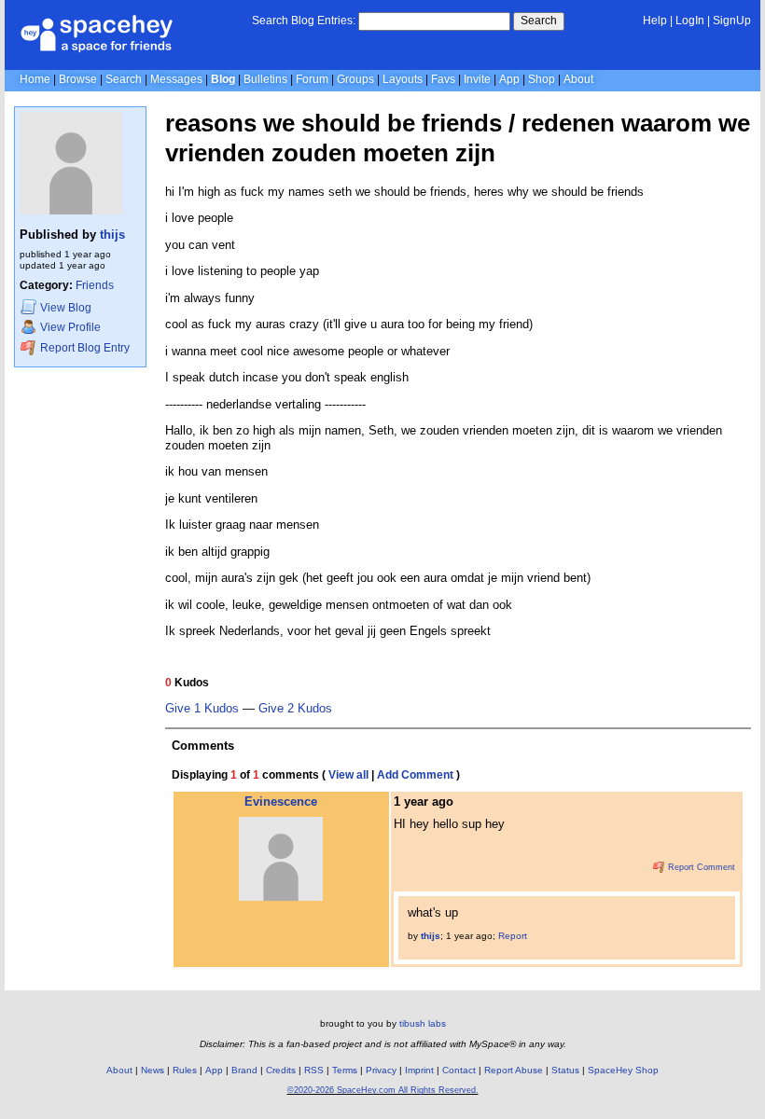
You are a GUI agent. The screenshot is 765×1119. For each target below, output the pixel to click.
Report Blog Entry (83, 348)
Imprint (419, 1070)
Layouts (402, 79)
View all (348, 774)
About (578, 79)
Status (565, 1070)
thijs (112, 235)
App (509, 79)
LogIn (689, 20)
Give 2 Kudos (295, 708)
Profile (70, 328)
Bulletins (265, 79)
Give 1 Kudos (202, 708)
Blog (223, 79)
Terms (344, 1070)
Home (35, 79)
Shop (541, 79)
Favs (443, 79)
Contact (459, 1070)
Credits (281, 1070)
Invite (477, 79)
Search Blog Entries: (303, 20)
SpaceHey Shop (623, 1070)
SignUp (732, 20)
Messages (176, 79)
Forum (312, 79)
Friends (95, 285)
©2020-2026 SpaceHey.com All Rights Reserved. (383, 1090)
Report (512, 936)
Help (655, 20)
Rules (185, 1070)
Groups (355, 79)
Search (539, 20)
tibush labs (422, 1023)
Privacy (381, 1070)
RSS (314, 1070)
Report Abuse (513, 1070)
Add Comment (415, 774)
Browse (78, 79)
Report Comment (700, 867)
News (152, 1070)
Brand (244, 1070)
